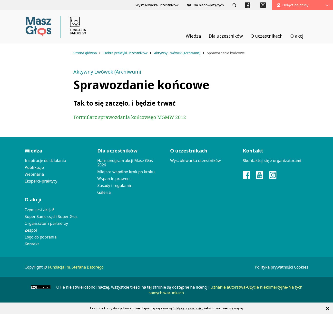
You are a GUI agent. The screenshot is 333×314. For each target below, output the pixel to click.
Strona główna (85, 53)
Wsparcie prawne (113, 178)
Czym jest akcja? (39, 209)
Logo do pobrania (41, 237)
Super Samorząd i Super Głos (51, 216)
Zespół (31, 230)
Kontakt (32, 244)
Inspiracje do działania (45, 160)
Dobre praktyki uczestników (125, 53)
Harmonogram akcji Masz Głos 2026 (125, 163)
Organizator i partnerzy (46, 223)
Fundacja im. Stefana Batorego (76, 267)
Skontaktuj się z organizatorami (272, 160)
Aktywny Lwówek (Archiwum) (177, 53)
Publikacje (34, 167)
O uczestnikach (188, 150)
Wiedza (33, 150)
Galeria (104, 192)
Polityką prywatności (187, 308)
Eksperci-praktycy (41, 181)
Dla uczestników (117, 150)
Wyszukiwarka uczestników (195, 160)
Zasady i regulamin (114, 185)
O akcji (33, 199)
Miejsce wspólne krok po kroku (126, 171)
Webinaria (34, 174)
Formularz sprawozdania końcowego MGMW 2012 (129, 117)
